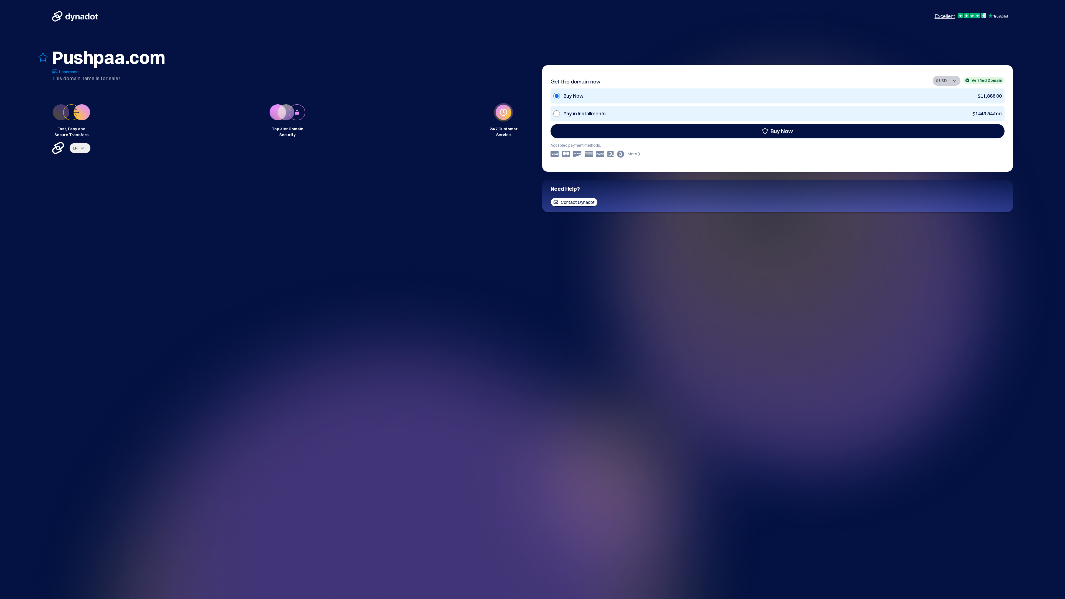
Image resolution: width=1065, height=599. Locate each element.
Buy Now (781, 131)
